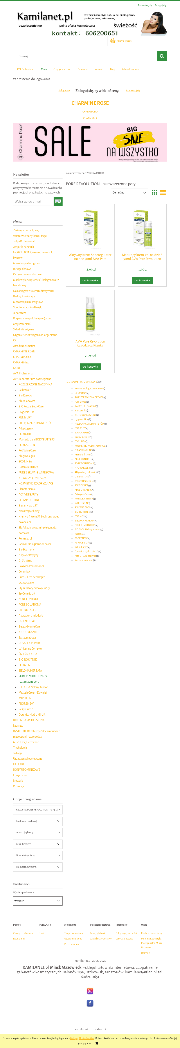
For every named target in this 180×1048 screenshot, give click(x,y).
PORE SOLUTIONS (30, 604)
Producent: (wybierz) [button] (26, 821)
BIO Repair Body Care (31, 406)
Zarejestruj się (133, 90)
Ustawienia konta (73, 938)
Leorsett (18, 726)
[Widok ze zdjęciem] (154, 193)
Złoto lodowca (27, 401)
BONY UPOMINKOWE (26, 770)
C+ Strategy (25, 560)
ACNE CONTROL (28, 599)
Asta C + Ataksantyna (85, 556)
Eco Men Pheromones (31, 566)
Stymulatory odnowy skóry (34, 588)
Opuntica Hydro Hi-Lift (32, 714)
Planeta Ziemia (27, 489)
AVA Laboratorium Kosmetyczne (32, 379)
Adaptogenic (26, 428)
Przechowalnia (71, 944)
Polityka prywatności (126, 933)
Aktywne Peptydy (28, 555)
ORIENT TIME (27, 621)
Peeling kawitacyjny (24, 296)
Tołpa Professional (23, 241)
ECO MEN (24, 665)
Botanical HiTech (28, 467)
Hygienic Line (26, 412)
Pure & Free (80, 401)
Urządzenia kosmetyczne (27, 759)
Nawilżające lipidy (29, 511)
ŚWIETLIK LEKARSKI (85, 406)
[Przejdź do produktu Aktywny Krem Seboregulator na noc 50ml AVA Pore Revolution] (90, 227)
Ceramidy (24, 571)
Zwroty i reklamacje (23, 933)
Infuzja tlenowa (22, 269)
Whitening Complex (30, 648)
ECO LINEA (25, 461)
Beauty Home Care (29, 626)
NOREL (17, 368)
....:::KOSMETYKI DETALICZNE (81, 381)
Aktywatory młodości (31, 615)
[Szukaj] (162, 56)
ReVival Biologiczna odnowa (35, 544)
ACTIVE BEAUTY (28, 494)
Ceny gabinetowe (124, 938)
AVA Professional (23, 373)
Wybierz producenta (23, 892)
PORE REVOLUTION (85, 525)
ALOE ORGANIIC (28, 632)
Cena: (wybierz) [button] (23, 844)
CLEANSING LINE (29, 500)
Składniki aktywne (23, 329)
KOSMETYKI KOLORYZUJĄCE (36, 483)
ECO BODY (25, 434)
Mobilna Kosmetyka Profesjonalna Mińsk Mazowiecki (151, 943)
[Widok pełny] (163, 193)
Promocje (19, 786)
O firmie (145, 953)
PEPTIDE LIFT (81, 485)
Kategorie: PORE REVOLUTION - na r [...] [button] (37, 809)
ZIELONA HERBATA (30, 670)
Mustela (79, 534)
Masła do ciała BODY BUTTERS (37, 439)
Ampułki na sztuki (23, 247)
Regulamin (19, 938)
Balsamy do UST (28, 505)
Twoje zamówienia (73, 933)
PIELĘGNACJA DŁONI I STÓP (35, 423)
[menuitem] (25, 69)
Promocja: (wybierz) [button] (26, 867)
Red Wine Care (27, 450)
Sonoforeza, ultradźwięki (27, 307)
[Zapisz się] (58, 201)
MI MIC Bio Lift (82, 542)
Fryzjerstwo (20, 775)
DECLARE (19, 764)
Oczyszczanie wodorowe (27, 274)
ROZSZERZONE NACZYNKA (35, 384)
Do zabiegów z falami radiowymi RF (33, 291)
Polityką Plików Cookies (82, 1038)
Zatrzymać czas (27, 637)
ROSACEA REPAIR (29, 643)
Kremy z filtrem (83, 454)
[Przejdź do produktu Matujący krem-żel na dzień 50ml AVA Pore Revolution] (142, 227)
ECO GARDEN (27, 445)
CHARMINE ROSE (90, 103)
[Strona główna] (90, 22)
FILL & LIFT (25, 417)
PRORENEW (26, 703)
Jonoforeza (19, 313)
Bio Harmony (26, 549)
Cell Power (25, 390)
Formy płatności (98, 933)
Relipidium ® (26, 709)
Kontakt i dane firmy (151, 933)
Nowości (18, 781)
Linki (41, 933)
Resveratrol (25, 538)
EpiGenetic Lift (27, 593)
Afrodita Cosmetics (24, 346)
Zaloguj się (64, 90)
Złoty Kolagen (27, 456)
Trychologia (20, 748)
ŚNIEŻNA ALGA (28, 654)
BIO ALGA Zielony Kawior (33, 687)
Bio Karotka (25, 395)
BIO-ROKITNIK (28, 659)
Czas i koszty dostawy (101, 938)
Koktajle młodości (84, 560)
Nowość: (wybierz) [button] (25, 855)
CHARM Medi (90, 118)
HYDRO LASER (27, 610)
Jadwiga (17, 753)
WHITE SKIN (81, 503)
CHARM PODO (90, 111)
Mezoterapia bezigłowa (26, 263)
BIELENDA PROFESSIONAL (29, 720)
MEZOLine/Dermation (26, 742)
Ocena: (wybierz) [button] (24, 832)
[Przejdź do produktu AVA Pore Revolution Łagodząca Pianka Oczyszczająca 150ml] (90, 314)
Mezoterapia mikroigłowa (28, 302)
